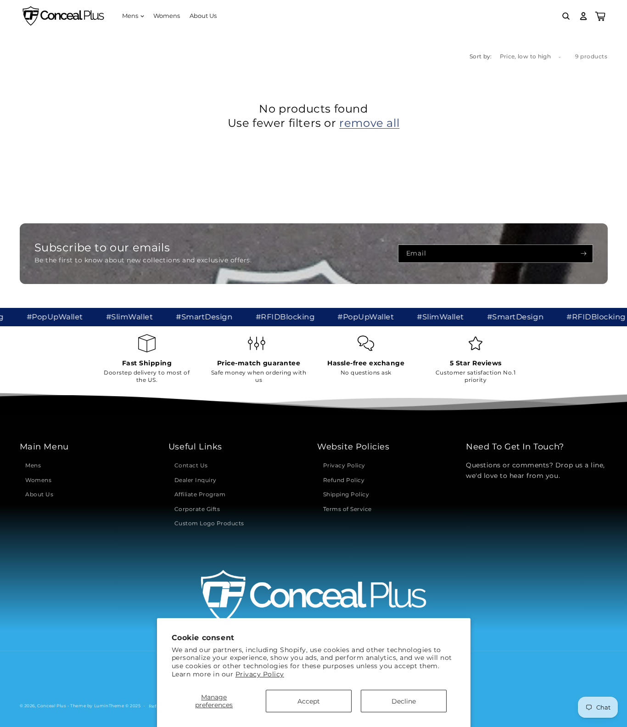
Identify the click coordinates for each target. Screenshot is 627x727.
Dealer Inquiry (195, 480)
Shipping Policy (346, 494)
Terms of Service (347, 508)
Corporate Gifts (197, 508)
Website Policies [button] (353, 447)
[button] (133, 16)
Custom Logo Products (209, 523)
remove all (369, 123)
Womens (38, 480)
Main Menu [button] (44, 447)
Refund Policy (344, 480)
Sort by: (481, 56)
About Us (39, 494)
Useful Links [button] (195, 447)
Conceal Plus (51, 705)
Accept (308, 701)
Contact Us (191, 465)
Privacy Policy (259, 674)
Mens (33, 465)
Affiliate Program (200, 494)
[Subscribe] (583, 253)
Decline (404, 701)
